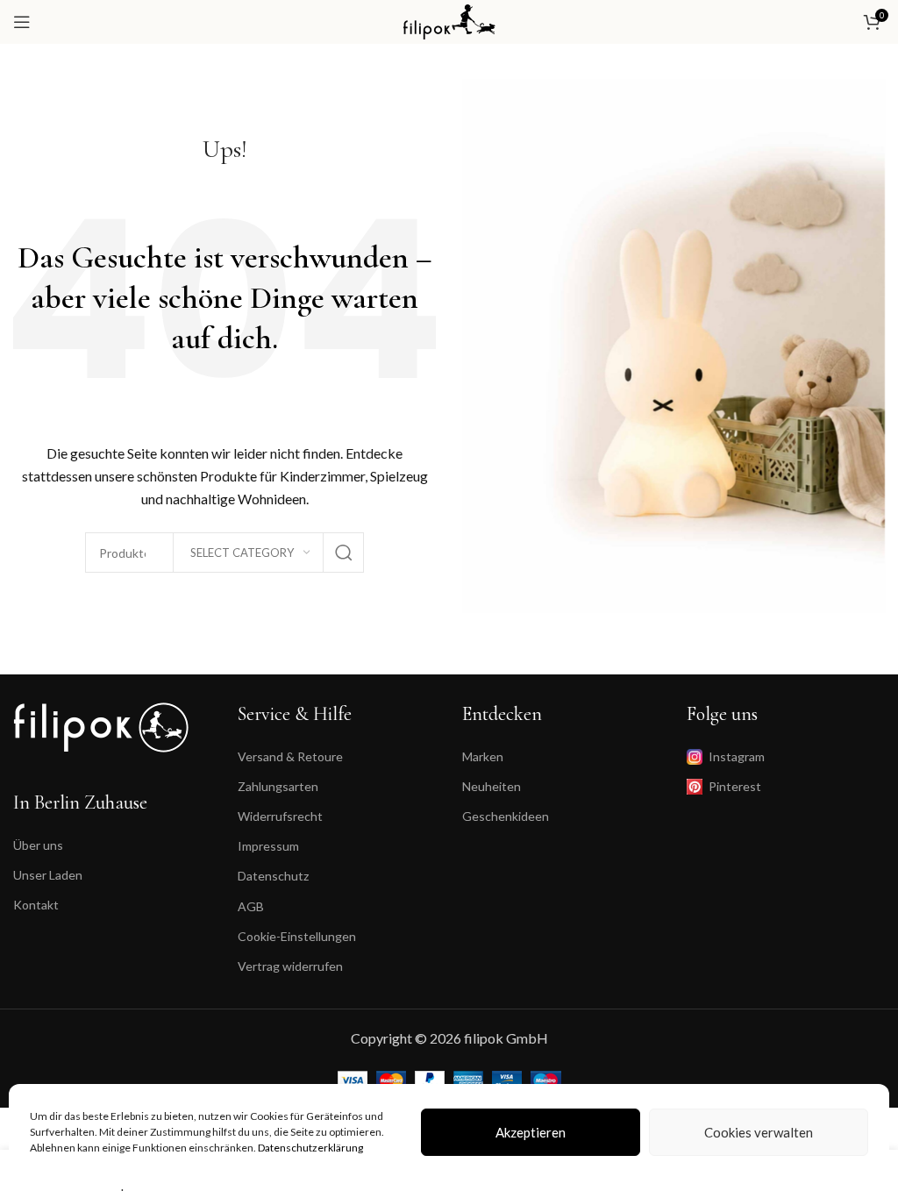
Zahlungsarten (278, 786)
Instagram (737, 756)
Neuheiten (491, 786)
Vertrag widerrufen (290, 966)
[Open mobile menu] (21, 21)
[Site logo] (449, 19)
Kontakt (36, 904)
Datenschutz (273, 875)
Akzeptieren (530, 1132)
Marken (482, 756)
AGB (251, 906)
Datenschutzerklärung (310, 1147)
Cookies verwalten (758, 1132)
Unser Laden (47, 874)
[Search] (344, 552)
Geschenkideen (505, 816)
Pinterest (735, 786)
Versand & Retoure (290, 756)
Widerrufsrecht (280, 816)
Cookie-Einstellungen (297, 936)
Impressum (268, 845)
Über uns (38, 845)
